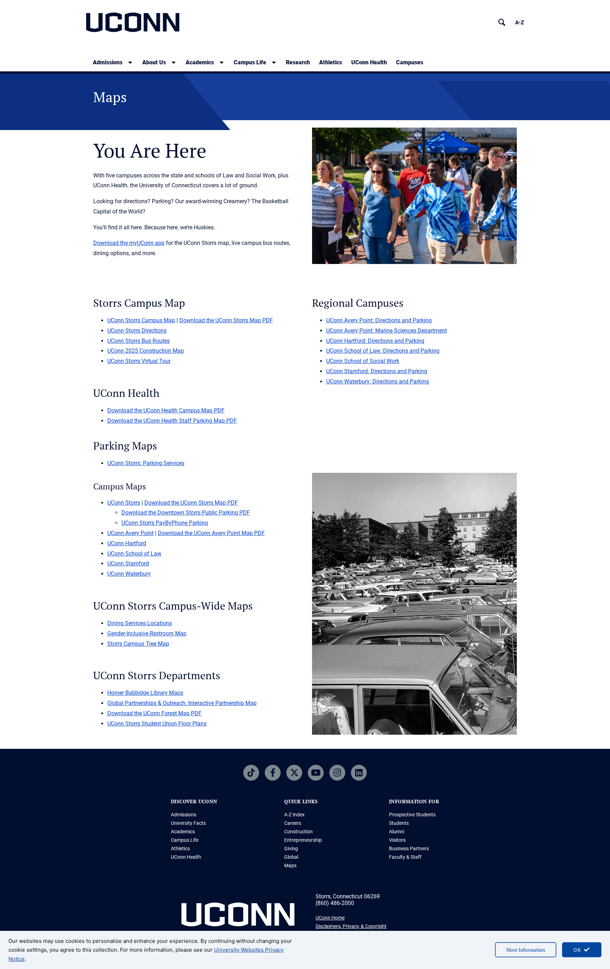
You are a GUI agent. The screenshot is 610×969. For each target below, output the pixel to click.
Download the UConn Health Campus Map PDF (166, 410)
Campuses (409, 62)
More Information (525, 949)
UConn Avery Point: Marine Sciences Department (386, 330)
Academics (200, 62)
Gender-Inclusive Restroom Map (146, 633)
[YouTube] (316, 773)
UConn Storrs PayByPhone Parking (164, 522)
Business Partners (409, 848)
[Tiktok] (251, 773)
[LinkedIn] (359, 773)
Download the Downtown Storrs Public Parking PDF (185, 512)
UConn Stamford (128, 563)
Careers (292, 823)
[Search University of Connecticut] (501, 22)
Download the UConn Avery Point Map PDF (211, 533)
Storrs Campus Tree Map (138, 643)
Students (399, 823)
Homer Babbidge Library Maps (145, 692)
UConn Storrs (123, 502)
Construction (298, 831)
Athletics (330, 62)
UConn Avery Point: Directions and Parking (379, 320)
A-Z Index (294, 814)
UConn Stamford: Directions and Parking (376, 371)
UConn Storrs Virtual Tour (139, 361)
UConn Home (330, 918)
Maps (290, 865)
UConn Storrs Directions (137, 330)
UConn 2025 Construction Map (145, 350)
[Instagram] (337, 773)
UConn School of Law (134, 553)
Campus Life (250, 62)
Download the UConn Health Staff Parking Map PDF (172, 420)
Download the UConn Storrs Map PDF (226, 320)
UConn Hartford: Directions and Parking (375, 340)
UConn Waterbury (129, 573)
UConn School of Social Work (362, 361)
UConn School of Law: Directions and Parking (382, 350)
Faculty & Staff (405, 857)
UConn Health (369, 62)
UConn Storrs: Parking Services (145, 463)
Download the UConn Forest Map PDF (154, 713)
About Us (154, 62)
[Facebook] (273, 773)
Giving (291, 848)
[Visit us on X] (294, 773)
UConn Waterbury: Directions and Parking (377, 381)
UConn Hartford (126, 543)
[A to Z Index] (519, 22)
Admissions (107, 62)
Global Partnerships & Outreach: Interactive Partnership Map (182, 703)
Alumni (396, 831)
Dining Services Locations (139, 623)
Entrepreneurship (303, 840)
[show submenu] (130, 62)
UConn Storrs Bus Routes (138, 340)
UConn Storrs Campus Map (141, 320)
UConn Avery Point (130, 533)
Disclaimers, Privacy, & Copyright (351, 926)
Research (298, 62)
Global (291, 857)
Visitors (397, 840)
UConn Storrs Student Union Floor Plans (157, 723)
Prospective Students (412, 814)
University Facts (188, 823)
